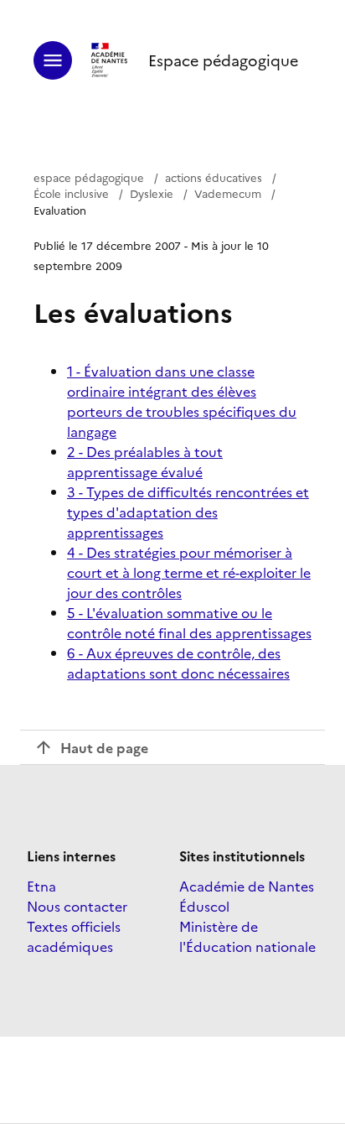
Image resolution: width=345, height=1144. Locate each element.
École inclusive (71, 192)
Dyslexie (151, 192)
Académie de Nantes (246, 885)
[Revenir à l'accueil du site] (110, 60)
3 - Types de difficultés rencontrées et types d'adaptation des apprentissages (188, 511)
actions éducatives (213, 177)
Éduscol (204, 906)
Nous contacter (77, 906)
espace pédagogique (88, 177)
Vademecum (227, 192)
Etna (41, 885)
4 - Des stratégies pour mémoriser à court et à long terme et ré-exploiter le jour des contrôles (189, 572)
